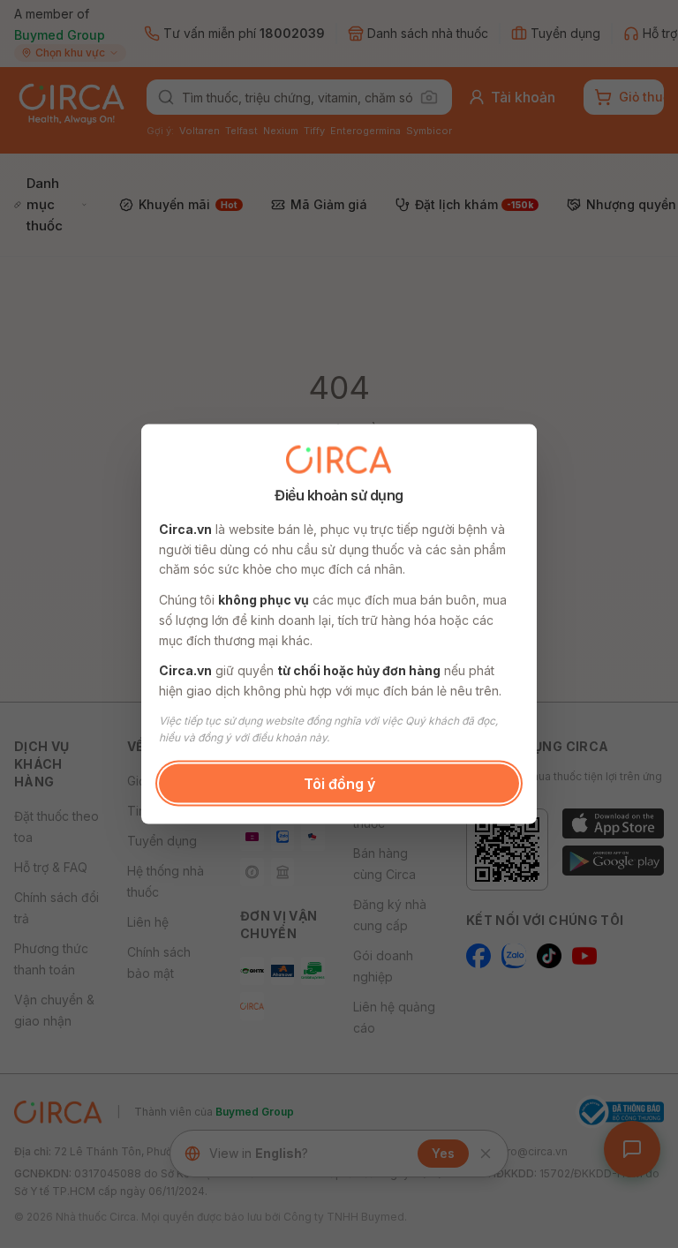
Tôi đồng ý (339, 783)
